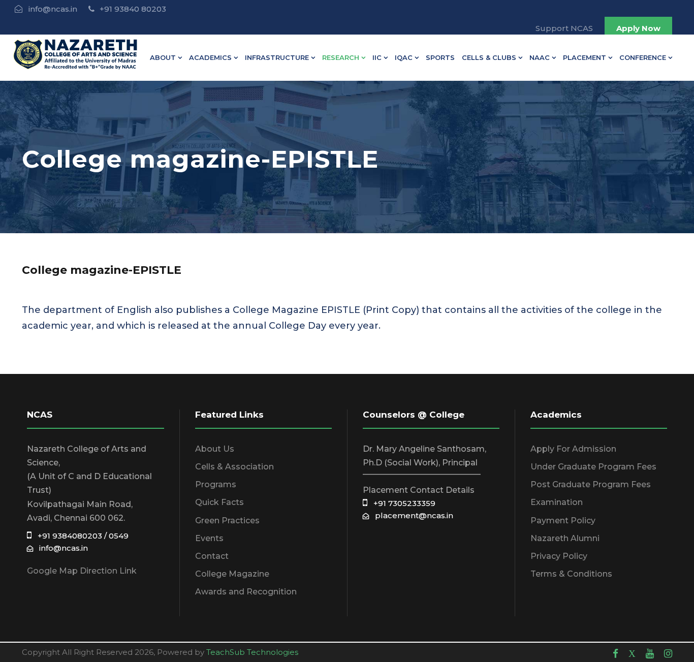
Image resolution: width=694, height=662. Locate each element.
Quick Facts (219, 502)
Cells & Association (234, 466)
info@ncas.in (60, 548)
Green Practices (227, 520)
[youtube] (650, 653)
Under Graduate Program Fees (593, 466)
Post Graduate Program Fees (590, 484)
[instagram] (668, 653)
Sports (440, 57)
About (163, 57)
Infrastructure (277, 57)
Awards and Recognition (246, 591)
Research (340, 57)
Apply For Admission (573, 449)
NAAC (539, 57)
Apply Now (638, 28)
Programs (215, 484)
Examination (556, 502)
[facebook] (615, 653)
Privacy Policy (558, 556)
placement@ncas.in (411, 515)
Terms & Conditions (571, 574)
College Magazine (232, 574)
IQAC (404, 57)
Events (209, 538)
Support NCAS (564, 28)
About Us (214, 449)
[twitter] (632, 653)
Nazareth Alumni (565, 538)
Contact (212, 556)
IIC (377, 57)
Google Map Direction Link (82, 571)
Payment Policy (562, 520)
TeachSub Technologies (252, 652)
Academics (210, 57)
